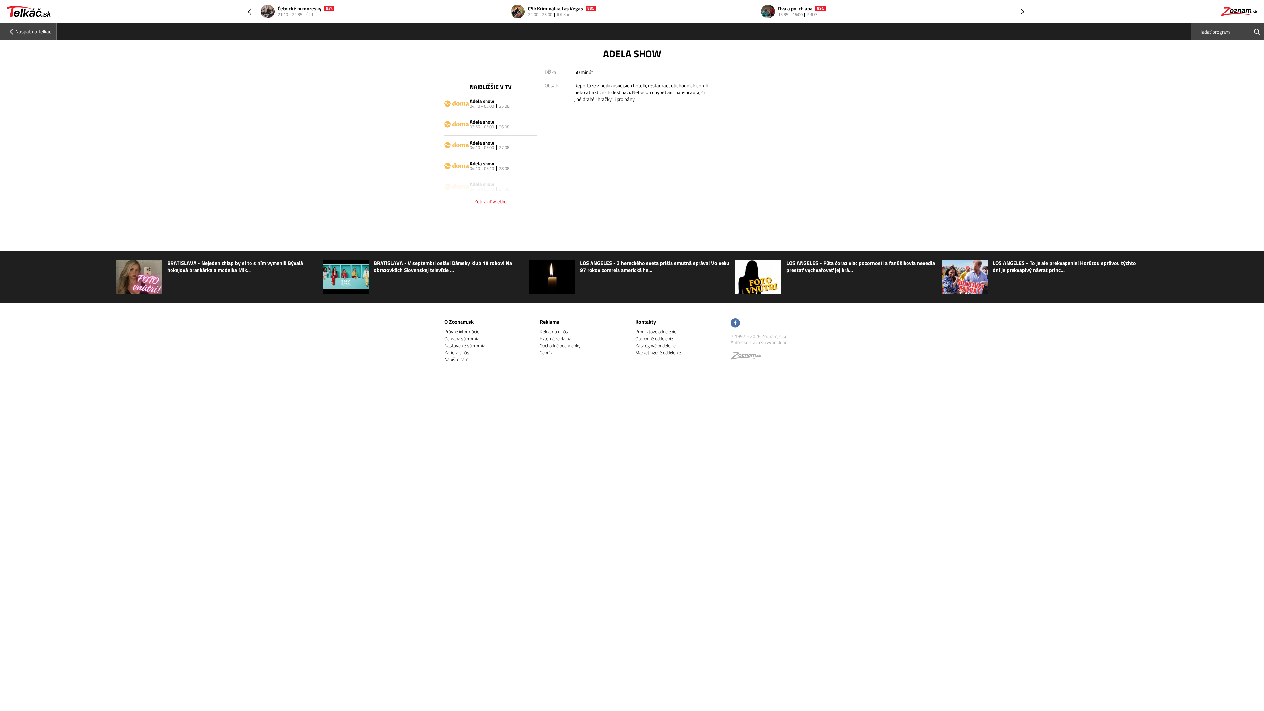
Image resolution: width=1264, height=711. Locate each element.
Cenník (546, 352)
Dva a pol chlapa (795, 9)
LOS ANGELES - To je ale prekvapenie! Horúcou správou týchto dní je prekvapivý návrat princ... (1064, 267)
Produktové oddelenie (655, 331)
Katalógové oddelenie (655, 345)
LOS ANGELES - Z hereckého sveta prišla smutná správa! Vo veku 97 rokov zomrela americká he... (654, 267)
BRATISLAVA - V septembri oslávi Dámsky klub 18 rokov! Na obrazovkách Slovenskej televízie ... (443, 267)
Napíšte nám (456, 359)
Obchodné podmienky (560, 345)
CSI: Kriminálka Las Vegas (555, 9)
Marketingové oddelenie (658, 352)
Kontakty (645, 322)
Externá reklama (555, 338)
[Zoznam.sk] (748, 357)
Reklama (549, 322)
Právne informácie (461, 331)
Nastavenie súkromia (464, 345)
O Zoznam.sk (459, 322)
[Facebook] (735, 323)
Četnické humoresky (300, 9)
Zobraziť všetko (490, 201)
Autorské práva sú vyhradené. (759, 342)
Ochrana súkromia (461, 338)
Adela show (482, 101)
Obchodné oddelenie (654, 338)
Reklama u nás (554, 331)
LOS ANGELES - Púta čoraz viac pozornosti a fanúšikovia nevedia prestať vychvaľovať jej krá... (860, 267)
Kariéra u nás (456, 352)
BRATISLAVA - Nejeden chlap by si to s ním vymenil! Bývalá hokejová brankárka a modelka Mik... (235, 267)
